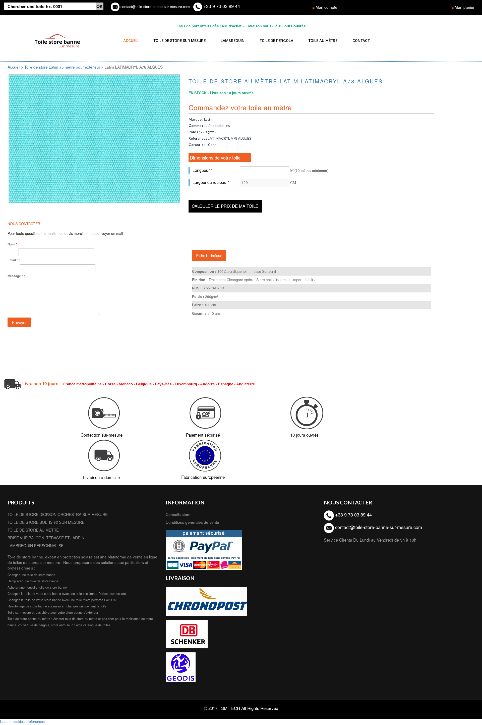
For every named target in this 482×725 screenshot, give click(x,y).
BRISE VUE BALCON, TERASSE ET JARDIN (46, 537)
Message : (16, 276)
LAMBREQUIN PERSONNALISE (36, 545)
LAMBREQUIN (233, 40)
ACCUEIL (130, 40)
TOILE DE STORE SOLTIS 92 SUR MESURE (46, 522)
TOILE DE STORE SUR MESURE (179, 40)
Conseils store (178, 514)
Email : (14, 260)
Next (188, 128)
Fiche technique (209, 255)
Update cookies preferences (22, 721)
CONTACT (361, 40)
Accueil (14, 67)
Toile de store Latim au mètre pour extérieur (62, 67)
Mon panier (464, 7)
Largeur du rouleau (211, 182)
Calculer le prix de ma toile (225, 206)
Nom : (13, 244)
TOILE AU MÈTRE (322, 40)
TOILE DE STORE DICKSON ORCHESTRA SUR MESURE (58, 514)
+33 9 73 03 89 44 (221, 6)
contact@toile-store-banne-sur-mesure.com (154, 6)
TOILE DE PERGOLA (276, 40)
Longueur (202, 170)
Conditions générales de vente (192, 522)
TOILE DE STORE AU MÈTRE (33, 530)
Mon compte (326, 7)
